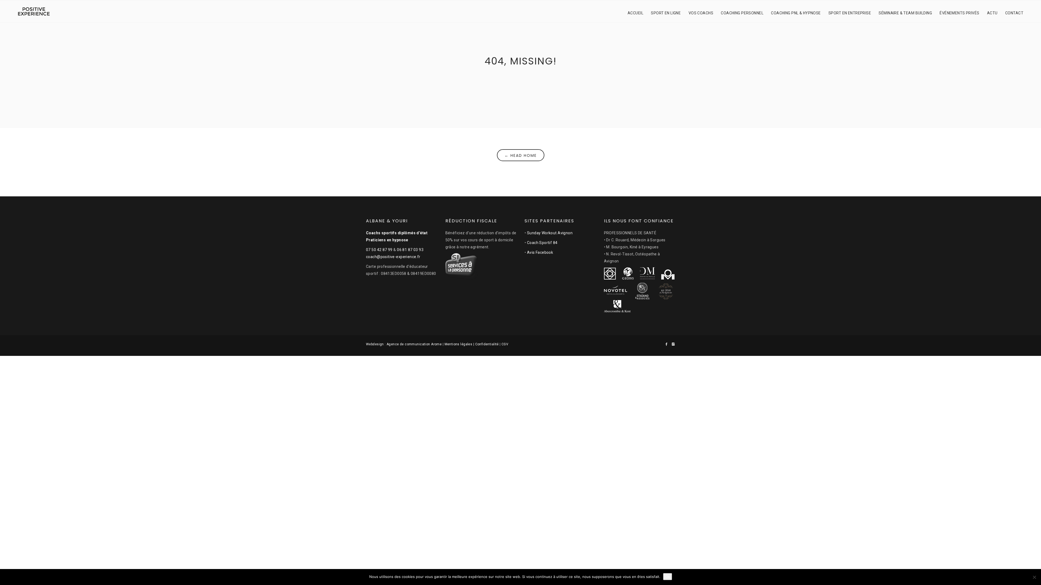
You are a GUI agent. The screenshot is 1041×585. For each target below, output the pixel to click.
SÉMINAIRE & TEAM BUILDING (905, 13)
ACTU (992, 13)
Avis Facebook (540, 252)
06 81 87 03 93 (410, 250)
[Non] (1034, 577)
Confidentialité (487, 344)
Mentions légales (459, 344)
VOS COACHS (701, 13)
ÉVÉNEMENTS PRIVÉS (959, 13)
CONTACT (1014, 13)
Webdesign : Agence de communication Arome (404, 344)
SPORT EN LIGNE (666, 13)
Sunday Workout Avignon (550, 233)
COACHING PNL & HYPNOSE (796, 13)
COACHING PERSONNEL (742, 13)
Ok (667, 576)
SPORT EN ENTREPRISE (849, 13)
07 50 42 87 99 (379, 250)
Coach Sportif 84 (542, 242)
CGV (505, 344)
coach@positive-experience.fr (393, 257)
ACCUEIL (635, 13)
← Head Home (521, 155)
